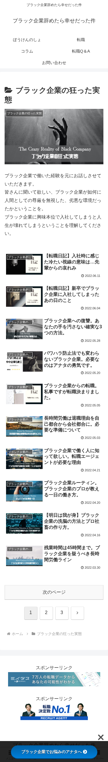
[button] (97, 703)
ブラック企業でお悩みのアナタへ (51, 751)
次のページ (54, 592)
